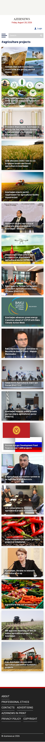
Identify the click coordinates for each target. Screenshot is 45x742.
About (6, 696)
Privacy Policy (11, 718)
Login (39, 28)
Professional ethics (15, 701)
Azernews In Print (14, 713)
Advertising (25, 707)
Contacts (8, 707)
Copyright (30, 718)
